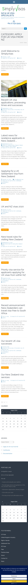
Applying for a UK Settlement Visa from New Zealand (12, 174)
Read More (5, 74)
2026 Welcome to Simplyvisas (10, 52)
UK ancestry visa (18, 109)
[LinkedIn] (14, 21)
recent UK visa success (8, 109)
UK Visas (3, 534)
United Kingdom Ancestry (8, 537)
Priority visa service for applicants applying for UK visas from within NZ (13, 272)
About (3, 555)
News (2, 561)
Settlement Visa (5, 543)
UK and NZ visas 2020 (12, 206)
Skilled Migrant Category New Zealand (12, 146)
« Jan (2, 410)
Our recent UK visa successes (10, 342)
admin (20, 58)
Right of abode (5, 540)
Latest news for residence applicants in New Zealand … (13, 138)
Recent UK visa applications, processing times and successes (13, 102)
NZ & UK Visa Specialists (7, 14)
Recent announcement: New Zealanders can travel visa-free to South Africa (13, 309)
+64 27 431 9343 (14, 23)
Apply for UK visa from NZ (9, 58)
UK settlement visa (18, 179)
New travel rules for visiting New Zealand (12, 238)
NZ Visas (3, 546)
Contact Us (4, 558)
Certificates (18, 180)
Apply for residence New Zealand (11, 145)
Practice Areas (5, 552)
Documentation (5, 182)
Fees (2, 549)
